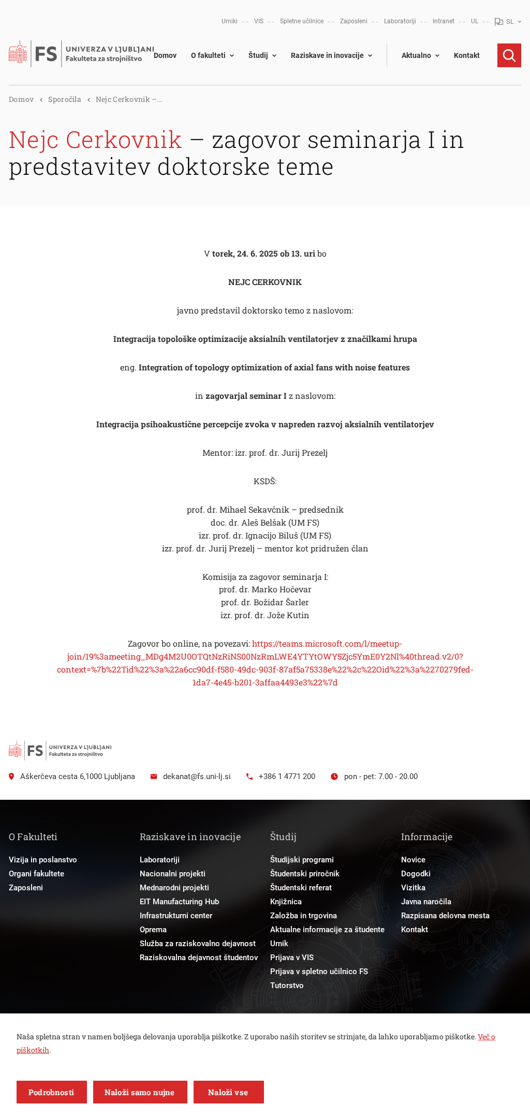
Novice (413, 859)
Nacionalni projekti (172, 873)
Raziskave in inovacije (327, 55)
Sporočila (64, 99)
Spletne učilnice (301, 21)
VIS (258, 21)
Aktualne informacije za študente (327, 929)
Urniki (230, 21)
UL (474, 21)
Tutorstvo (287, 985)
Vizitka (413, 887)
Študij (258, 55)
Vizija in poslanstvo (43, 859)
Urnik (279, 943)
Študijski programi (302, 859)
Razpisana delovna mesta (445, 915)
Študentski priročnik (305, 873)
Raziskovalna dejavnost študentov (199, 957)
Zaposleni (353, 21)
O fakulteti (208, 55)
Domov (165, 55)
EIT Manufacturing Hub (179, 901)
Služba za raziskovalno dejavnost (198, 943)
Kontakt (467, 55)
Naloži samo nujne (140, 1092)
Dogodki (416, 873)
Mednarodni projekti (174, 887)
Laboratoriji (400, 21)
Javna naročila (426, 901)
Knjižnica (286, 901)
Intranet (443, 21)
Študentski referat (301, 887)
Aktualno (416, 55)
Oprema (153, 929)
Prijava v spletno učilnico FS (319, 971)
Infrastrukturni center (176, 915)
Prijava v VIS (292, 957)
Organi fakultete (36, 873)
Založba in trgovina (303, 915)
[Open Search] (509, 55)
